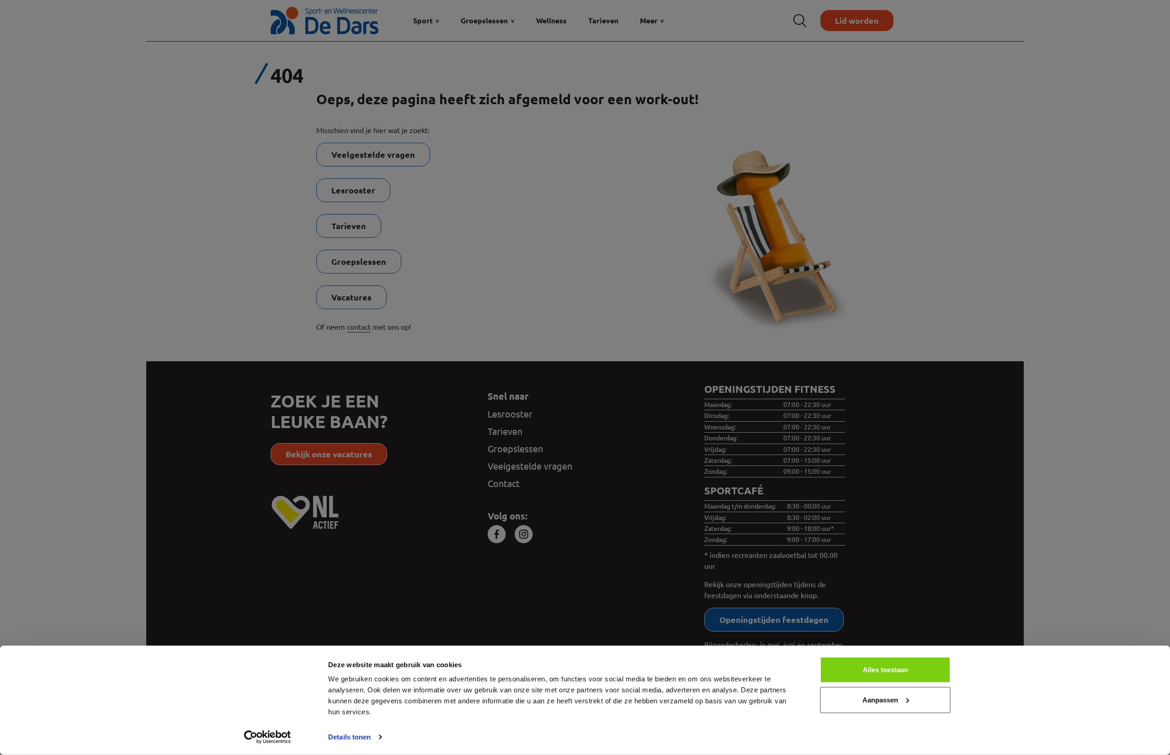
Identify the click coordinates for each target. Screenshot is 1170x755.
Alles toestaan (885, 670)
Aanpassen (880, 699)
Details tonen (349, 737)
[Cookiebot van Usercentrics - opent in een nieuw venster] (268, 737)
